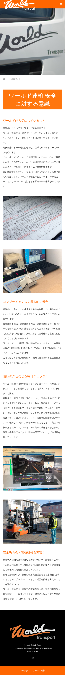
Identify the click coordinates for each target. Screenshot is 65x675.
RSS (32, 657)
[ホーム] (4, 78)
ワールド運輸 (38, 670)
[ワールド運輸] (32, 631)
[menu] (61, 4)
